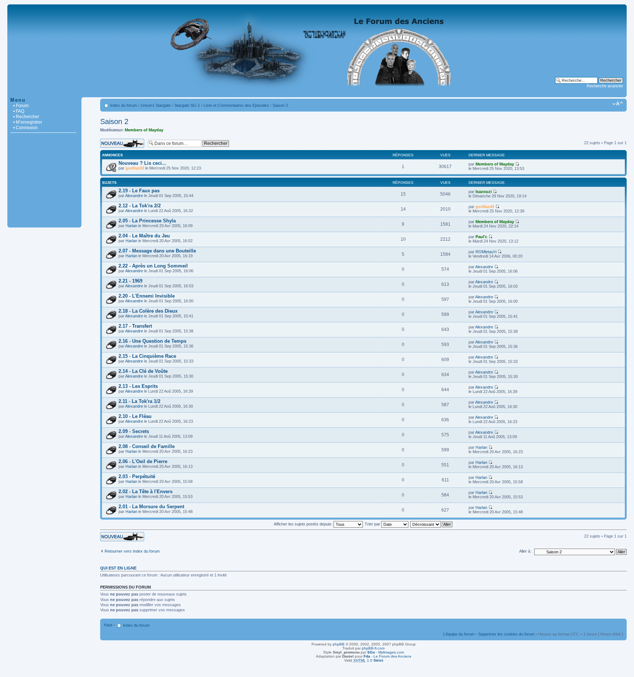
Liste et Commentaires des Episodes (236, 105)
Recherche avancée (605, 86)
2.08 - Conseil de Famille (147, 446)
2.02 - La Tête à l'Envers (145, 491)
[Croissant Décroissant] (431, 524)
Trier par (373, 524)
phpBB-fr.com (373, 648)
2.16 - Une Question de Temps (152, 341)
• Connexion (25, 127)
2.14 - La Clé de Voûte (143, 371)
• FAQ (18, 111)
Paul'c (481, 236)
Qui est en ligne (118, 568)
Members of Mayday (144, 130)
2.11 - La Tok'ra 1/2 (139, 401)
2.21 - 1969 (130, 281)
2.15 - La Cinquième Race (147, 356)
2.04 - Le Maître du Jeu (144, 236)
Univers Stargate (156, 105)
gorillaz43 (134, 168)
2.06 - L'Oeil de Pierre (143, 461)
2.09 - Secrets (134, 431)
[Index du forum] (317, 93)
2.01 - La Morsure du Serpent (151, 506)
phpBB (339, 644)
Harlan (131, 225)
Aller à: (525, 551)
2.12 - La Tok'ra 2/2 (140, 205)
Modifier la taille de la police (617, 104)
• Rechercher (26, 116)
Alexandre (134, 195)
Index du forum (123, 105)
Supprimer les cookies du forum (506, 634)
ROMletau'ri (486, 252)
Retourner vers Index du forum (132, 551)
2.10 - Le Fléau (135, 416)
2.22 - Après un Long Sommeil (153, 266)
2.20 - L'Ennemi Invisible (147, 296)
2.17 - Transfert (135, 326)
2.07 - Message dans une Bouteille (157, 251)
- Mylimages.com (385, 652)
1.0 (368, 660)
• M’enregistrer (27, 122)
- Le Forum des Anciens (387, 656)
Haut (108, 625)
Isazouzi (484, 191)
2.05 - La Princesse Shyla (147, 220)
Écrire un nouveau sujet (121, 141)
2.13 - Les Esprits (138, 386)
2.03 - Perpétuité (137, 476)
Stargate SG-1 (187, 105)
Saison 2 (280, 105)
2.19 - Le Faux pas (139, 190)
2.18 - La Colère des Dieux (148, 311)
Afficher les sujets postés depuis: (304, 524)
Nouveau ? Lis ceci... (142, 163)
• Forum (21, 105)
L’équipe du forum (458, 634)
